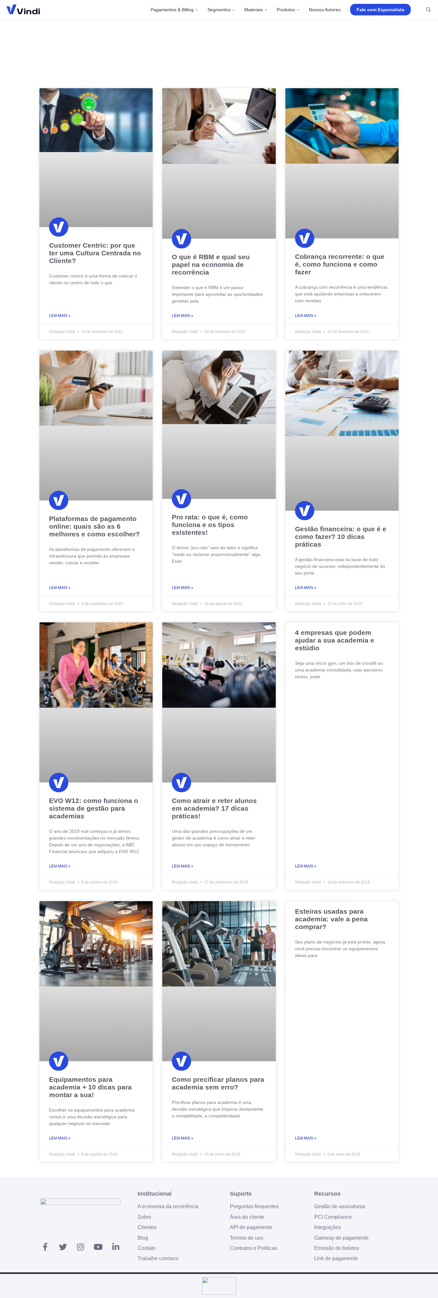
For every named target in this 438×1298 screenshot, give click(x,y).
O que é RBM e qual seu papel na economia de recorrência (211, 264)
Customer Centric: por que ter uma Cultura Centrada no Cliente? (95, 253)
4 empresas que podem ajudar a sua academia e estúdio (334, 640)
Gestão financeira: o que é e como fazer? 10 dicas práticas (340, 536)
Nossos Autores (325, 9)
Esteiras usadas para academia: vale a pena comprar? (331, 919)
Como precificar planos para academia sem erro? (218, 1083)
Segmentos (219, 9)
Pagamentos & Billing (172, 9)
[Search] (428, 9)
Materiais (253, 9)
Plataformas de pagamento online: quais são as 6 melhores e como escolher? (94, 526)
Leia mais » (60, 315)
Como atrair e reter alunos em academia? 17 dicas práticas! (214, 808)
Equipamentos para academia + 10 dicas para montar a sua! (90, 1087)
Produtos (286, 9)
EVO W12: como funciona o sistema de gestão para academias (93, 808)
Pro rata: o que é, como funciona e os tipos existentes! (210, 524)
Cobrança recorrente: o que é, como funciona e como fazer (339, 264)
